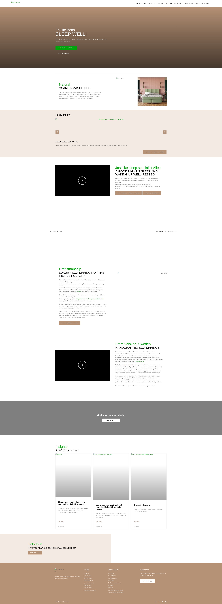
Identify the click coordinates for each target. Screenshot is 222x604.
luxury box (78, 291)
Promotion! (206, 3)
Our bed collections (143, 3)
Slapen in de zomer (142, 505)
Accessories (158, 3)
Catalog (169, 3)
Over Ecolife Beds (191, 3)
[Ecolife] (16, 3)
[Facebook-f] (159, 602)
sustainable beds (139, 361)
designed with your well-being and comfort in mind (89, 299)
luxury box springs (127, 365)
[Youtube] (162, 602)
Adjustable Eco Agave (67, 142)
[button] (57, 132)
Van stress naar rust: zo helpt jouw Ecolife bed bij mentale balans (109, 507)
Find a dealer (178, 3)
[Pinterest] (165, 602)
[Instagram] (155, 602)
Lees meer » (61, 522)
